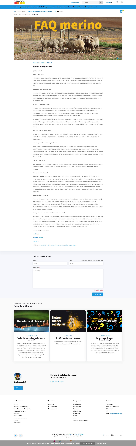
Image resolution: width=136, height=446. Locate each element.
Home (15, 14)
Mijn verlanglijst (52, 409)
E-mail (71, 260)
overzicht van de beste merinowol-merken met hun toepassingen (58, 245)
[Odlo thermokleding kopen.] (103, 435)
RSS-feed (81, 434)
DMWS (71, 434)
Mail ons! (18, 388)
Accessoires (51, 7)
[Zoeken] (101, 2)
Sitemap (16, 420)
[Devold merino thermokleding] (120, 435)
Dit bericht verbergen (87, 443)
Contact (16, 404)
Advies (64, 7)
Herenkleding (17, 7)
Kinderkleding (43, 7)
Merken (59, 7)
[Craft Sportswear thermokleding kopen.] (107, 435)
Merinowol (34, 7)
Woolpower (36, 234)
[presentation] (118, 309)
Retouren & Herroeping (20, 411)
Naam (35, 260)
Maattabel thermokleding (20, 406)
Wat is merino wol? (24, 14)
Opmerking (36, 267)
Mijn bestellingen (52, 406)
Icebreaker (36, 241)
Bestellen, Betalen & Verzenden (22, 409)
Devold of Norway (38, 237)
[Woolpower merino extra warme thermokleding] (116, 435)
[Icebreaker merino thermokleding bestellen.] (112, 435)
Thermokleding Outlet (91, 7)
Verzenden (98, 294)
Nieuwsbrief (17, 422)
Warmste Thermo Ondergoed (75, 7)
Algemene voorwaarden (20, 418)
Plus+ (75, 434)
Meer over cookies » (102, 443)
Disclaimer (17, 413)
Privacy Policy (18, 415)
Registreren (51, 404)
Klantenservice (75, 2)
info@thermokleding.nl (56, 382)
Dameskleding (26, 7)
